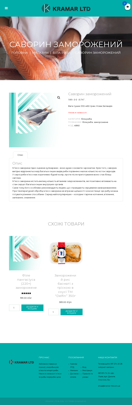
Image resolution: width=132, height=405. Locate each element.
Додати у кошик (32, 307)
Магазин (40, 52)
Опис (20, 155)
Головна (19, 52)
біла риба (87, 122)
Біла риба (62, 52)
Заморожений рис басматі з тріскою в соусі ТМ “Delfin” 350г (65, 285)
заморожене (101, 122)
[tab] (20, 155)
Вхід (84, 367)
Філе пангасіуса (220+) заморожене (26, 281)
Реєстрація (87, 370)
